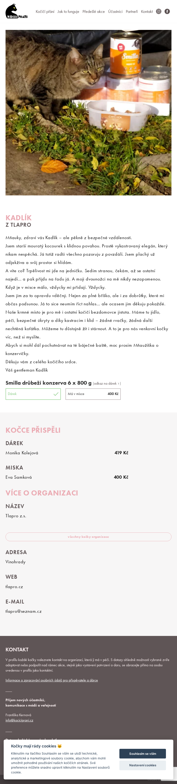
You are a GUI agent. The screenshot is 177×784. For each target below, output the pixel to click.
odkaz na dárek (106, 383)
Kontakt (147, 11)
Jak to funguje (68, 11)
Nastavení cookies (142, 765)
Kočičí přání (45, 11)
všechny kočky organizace (88, 537)
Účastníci (115, 11)
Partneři (132, 11)
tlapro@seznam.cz (24, 611)
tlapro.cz (14, 586)
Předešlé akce (94, 11)
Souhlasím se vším (142, 753)
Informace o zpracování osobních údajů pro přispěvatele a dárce (52, 680)
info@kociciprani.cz (19, 720)
